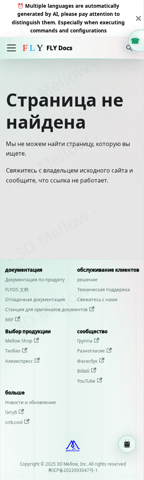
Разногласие (91, 351)
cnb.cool (14, 422)
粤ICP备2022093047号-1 (73, 470)
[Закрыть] (138, 18)
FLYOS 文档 (16, 289)
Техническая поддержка (103, 289)
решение (87, 279)
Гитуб (11, 412)
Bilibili (83, 371)
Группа (84, 341)
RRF (9, 320)
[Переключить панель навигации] (11, 47)
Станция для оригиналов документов (46, 309)
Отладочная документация (35, 299)
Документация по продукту (35, 279)
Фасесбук (87, 361)
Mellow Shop (18, 341)
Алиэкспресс (19, 361)
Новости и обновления (30, 402)
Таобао (12, 351)
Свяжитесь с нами (97, 299)
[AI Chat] (127, 442)
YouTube (86, 381)
